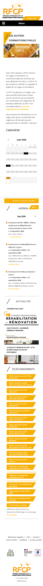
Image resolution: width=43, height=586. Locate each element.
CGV (28, 537)
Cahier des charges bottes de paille (20, 499)
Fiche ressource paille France (18, 460)
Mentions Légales (15, 537)
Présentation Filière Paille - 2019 (20, 492)
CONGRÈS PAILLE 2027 (15, 309)
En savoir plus (13, 264)
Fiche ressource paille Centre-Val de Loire (18, 433)
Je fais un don (36, 540)
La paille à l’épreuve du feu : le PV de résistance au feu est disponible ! (21, 349)
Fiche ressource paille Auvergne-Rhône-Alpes (18, 453)
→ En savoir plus (14, 237)
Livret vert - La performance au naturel (20, 485)
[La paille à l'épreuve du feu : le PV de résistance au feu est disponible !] (21, 362)
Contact (36, 537)
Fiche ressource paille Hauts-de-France (18, 419)
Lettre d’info (11, 540)
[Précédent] (7, 216)
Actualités (23, 301)
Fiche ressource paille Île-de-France (19, 412)
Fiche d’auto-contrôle (18, 505)
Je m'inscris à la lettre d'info (24, 201)
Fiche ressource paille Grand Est (18, 426)
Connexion (31, 18)
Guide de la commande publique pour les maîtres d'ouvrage (19, 468)
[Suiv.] (35, 216)
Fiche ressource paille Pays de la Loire (20, 377)
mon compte (12, 515)
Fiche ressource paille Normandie (18, 405)
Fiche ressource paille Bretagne (18, 440)
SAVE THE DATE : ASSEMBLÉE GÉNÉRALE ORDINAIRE (18, 329)
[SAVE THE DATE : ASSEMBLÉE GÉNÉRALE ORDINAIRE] (21, 341)
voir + (34, 207)
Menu (22, 23)
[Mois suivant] (35, 140)
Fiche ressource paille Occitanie (18, 391)
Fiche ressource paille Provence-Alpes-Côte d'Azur (20, 384)
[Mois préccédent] (8, 140)
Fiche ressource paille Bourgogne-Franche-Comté (20, 446)
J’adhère (23, 540)
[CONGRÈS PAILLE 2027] (21, 323)
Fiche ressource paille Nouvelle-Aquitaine (18, 398)
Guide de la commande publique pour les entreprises (18, 477)
